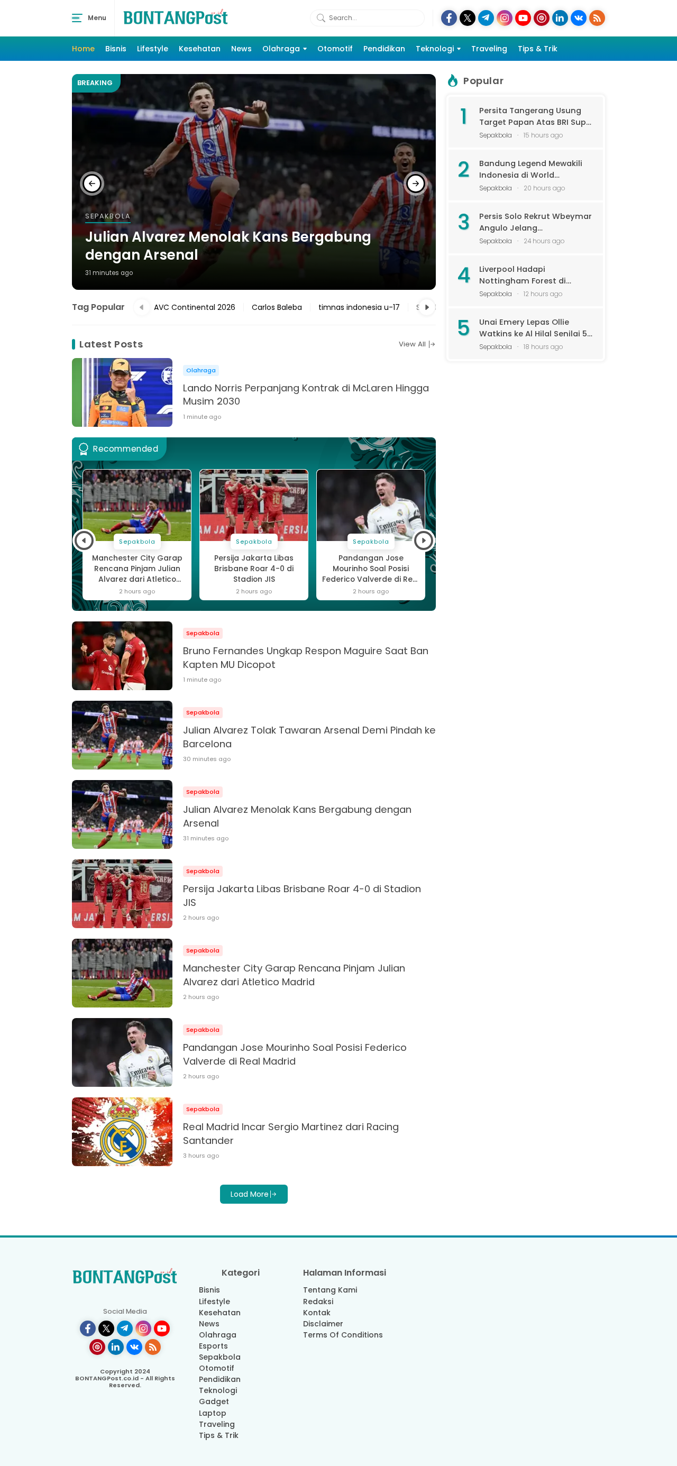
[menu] (77, 18)
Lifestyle (152, 48)
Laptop (212, 1413)
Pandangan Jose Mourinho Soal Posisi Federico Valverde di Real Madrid (371, 569)
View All (412, 344)
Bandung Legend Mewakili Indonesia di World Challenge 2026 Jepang (530, 169)
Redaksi (318, 1301)
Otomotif (335, 48)
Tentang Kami (330, 1290)
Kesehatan (200, 48)
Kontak (317, 1312)
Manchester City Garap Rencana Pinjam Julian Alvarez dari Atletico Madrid (137, 569)
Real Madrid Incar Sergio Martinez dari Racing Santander (291, 1133)
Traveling (489, 48)
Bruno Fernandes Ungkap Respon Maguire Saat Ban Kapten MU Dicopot (305, 657)
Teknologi (435, 48)
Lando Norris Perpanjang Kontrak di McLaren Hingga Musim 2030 (306, 394)
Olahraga (281, 48)
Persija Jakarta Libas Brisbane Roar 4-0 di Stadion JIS (254, 568)
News (241, 48)
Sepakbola (220, 1357)
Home (83, 48)
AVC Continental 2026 (194, 307)
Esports (213, 1346)
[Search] (321, 18)
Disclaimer (323, 1324)
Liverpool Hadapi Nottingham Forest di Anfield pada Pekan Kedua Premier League (531, 275)
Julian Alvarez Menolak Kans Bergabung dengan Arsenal (228, 246)
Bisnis (115, 48)
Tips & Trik (537, 48)
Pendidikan (384, 48)
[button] (92, 183)
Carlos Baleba (277, 307)
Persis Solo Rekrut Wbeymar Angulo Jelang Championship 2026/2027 (535, 222)
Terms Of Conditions (343, 1335)
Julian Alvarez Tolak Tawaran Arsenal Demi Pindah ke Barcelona (309, 736)
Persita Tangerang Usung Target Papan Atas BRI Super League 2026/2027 (536, 116)
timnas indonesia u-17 (359, 307)
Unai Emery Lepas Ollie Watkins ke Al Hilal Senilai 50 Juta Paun (535, 328)
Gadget (214, 1401)
